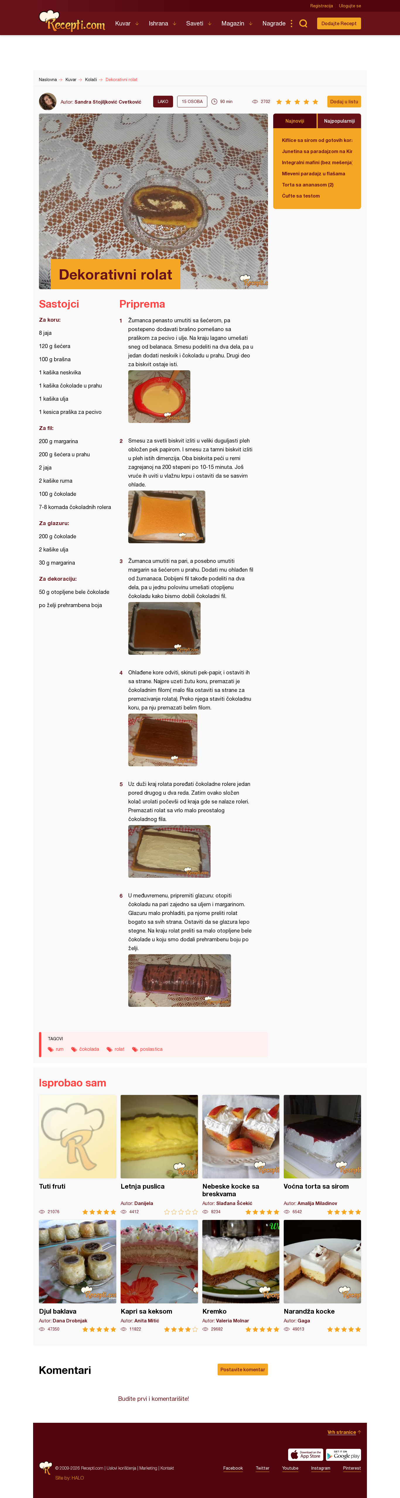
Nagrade (274, 23)
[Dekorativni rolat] (190, 396)
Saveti (194, 23)
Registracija (321, 6)
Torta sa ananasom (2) (308, 184)
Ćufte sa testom (301, 195)
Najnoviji (295, 121)
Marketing (148, 1468)
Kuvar (123, 23)
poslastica (151, 1049)
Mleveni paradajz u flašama (313, 173)
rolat (119, 1049)
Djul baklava (77, 1276)
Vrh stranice (342, 1432)
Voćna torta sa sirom (322, 1155)
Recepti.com (72, 21)
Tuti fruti (77, 1155)
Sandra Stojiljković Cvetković (107, 101)
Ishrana (158, 23)
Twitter (262, 1468)
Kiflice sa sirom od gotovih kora (317, 140)
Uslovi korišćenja (121, 1468)
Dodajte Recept (339, 23)
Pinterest (352, 1468)
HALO (78, 1477)
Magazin (232, 23)
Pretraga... (303, 23)
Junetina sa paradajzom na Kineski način (317, 151)
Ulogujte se (350, 6)
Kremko (241, 1276)
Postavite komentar (242, 1369)
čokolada (89, 1049)
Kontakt (167, 1468)
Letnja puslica (159, 1155)
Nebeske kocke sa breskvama (241, 1155)
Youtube (290, 1468)
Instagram (320, 1468)
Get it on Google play (343, 1455)
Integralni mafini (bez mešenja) (317, 162)
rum (60, 1049)
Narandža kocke (322, 1276)
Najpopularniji (339, 121)
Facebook (233, 1468)
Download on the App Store (305, 1455)
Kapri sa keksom (159, 1276)
